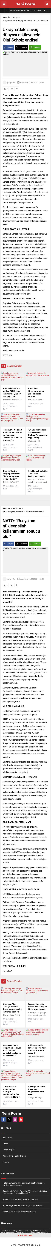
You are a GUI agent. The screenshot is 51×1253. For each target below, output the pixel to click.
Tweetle (23, 47)
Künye (5, 1144)
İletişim (6, 1162)
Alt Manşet (17, 508)
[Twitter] (9, 1119)
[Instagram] (15, 1119)
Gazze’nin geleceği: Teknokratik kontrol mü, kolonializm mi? (31, 10)
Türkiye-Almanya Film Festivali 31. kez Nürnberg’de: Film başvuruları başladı (24, 1184)
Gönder (37, 47)
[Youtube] (21, 1119)
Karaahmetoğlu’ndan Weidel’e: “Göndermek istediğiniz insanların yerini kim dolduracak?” (25, 1192)
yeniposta (11, 83)
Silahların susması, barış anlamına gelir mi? (20, 1199)
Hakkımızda (7, 1137)
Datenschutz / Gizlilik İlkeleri (14, 1156)
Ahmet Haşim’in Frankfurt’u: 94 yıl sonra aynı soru (23, 1205)
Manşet (15, 17)
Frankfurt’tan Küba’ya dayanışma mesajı (19, 1212)
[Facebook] (3, 1119)
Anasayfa (6, 17)
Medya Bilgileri (9, 1150)
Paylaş (10, 47)
